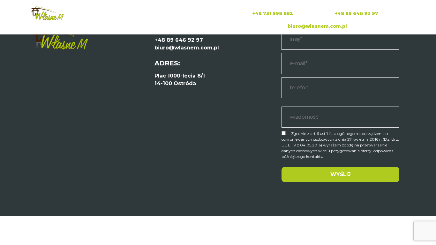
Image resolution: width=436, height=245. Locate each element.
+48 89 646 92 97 (356, 13)
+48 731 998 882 (272, 13)
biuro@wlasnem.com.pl (317, 26)
